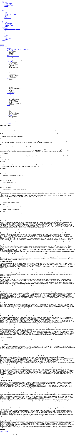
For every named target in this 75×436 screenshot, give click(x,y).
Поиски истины (11, 52)
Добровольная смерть (12, 100)
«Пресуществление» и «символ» (14, 110)
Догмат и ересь (11, 57)
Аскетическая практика (13, 76)
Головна (3, 1)
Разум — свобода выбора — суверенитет (16, 81)
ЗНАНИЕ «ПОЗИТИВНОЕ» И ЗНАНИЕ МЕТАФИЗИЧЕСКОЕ (18, 49)
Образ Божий (11, 79)
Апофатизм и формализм (13, 116)
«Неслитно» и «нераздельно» (14, 95)
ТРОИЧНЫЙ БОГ (10, 61)
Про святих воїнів (7, 4)
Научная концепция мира (13, 71)
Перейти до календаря (4, 431)
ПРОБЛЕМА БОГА (10, 50)
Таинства (10, 111)
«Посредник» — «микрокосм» (14, 75)
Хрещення (6, 13)
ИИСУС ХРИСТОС (10, 93)
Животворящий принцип (13, 69)
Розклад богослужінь (8, 3)
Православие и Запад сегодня (14, 122)
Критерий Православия (13, 118)
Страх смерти (11, 91)
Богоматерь (11, 97)
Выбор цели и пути (12, 54)
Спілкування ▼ (5, 28)
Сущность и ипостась (12, 65)
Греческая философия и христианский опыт (16, 60)
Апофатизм (11, 58)
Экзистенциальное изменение (14, 109)
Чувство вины (11, 89)
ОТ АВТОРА (9, 48)
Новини (3, 27)
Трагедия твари (11, 90)
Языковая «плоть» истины (13, 64)
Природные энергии (12, 73)
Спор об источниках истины (14, 99)
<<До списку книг (3, 46)
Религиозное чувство (12, 51)
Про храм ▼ (4, 2)
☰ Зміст (2, 44)
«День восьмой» (11, 104)
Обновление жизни (12, 107)
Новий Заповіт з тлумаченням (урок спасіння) (12, 8)
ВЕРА (8, 55)
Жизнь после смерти (12, 84)
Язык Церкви (11, 83)
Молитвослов (6, 11)
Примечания (9, 123)
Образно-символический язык (14, 59)
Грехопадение (11, 87)
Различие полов (11, 85)
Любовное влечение (12, 86)
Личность (10, 66)
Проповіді (6, 15)
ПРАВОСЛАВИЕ (10, 115)
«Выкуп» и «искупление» (13, 101)
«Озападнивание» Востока (13, 121)
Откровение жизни (12, 68)
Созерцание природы (12, 74)
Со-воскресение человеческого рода (15, 103)
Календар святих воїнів (8, 5)
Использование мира (12, 77)
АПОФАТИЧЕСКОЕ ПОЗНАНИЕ (13, 56)
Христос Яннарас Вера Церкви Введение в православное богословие (16, 47)
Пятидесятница (11, 108)
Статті (5, 16)
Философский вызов (12, 63)
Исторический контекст (13, 98)
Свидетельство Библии (13, 62)
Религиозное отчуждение (13, 114)
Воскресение (11, 102)
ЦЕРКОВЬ (8, 105)
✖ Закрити (2, 45)
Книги (5, 17)
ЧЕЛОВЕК (8, 78)
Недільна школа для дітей (8, 9)
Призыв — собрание (12, 106)
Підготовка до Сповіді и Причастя (10, 14)
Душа (10, 80)
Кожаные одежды (12, 92)
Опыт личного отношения (13, 67)
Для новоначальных (7, 18)
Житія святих (6, 19)
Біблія (5, 12)
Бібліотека (4, 10)
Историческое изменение (13, 120)
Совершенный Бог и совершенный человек (16, 96)
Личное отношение (12, 53)
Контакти (6, 6)
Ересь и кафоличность (12, 117)
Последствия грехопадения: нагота (15, 88)
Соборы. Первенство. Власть (14, 113)
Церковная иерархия (12, 112)
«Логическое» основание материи (14, 72)
